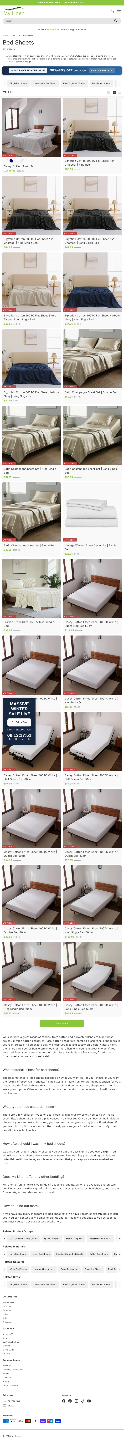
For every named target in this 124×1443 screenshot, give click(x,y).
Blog (5, 1338)
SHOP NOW (19, 722)
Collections (15, 35)
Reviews (6, 1354)
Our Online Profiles (11, 1342)
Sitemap (6, 1346)
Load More (62, 1023)
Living (5, 1314)
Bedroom (7, 1306)
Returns (6, 1373)
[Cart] (112, 11)
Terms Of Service (10, 1385)
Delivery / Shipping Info (13, 1370)
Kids (5, 1318)
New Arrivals (8, 1302)
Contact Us (8, 1377)
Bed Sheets (28, 35)
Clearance (7, 1322)
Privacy (6, 1381)
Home (5, 35)
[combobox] (62, 21)
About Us (7, 1365)
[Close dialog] (31, 702)
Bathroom (7, 1310)
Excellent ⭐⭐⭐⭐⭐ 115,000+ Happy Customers (62, 29)
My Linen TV (8, 1334)
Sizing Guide (8, 1350)
